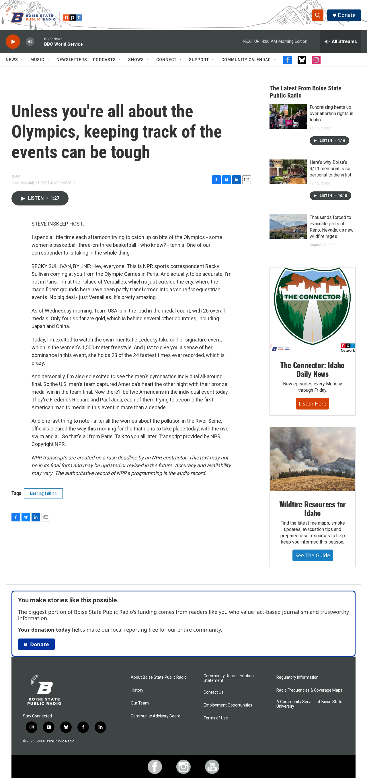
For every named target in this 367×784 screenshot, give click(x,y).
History (137, 690)
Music (37, 59)
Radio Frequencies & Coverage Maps (309, 690)
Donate (347, 15)
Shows (136, 59)
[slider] (39, 41)
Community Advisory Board (155, 716)
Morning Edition (43, 493)
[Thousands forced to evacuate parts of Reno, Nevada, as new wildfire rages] (288, 226)
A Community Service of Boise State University (309, 704)
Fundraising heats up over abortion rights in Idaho (331, 113)
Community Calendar (246, 59)
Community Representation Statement (229, 678)
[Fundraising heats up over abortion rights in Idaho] (288, 116)
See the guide (312, 555)
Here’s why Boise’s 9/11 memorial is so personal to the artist (330, 169)
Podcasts (104, 59)
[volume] (30, 41)
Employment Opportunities (228, 705)
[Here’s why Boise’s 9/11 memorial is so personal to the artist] (288, 171)
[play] (12, 41)
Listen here (312, 403)
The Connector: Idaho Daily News (312, 369)
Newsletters (71, 59)
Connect (166, 59)
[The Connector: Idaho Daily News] (312, 309)
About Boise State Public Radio (159, 677)
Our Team (140, 703)
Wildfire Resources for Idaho (312, 508)
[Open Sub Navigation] (22, 59)
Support (199, 59)
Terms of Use (216, 718)
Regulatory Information (297, 677)
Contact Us (213, 692)
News (12, 59)
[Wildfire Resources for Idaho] (312, 459)
